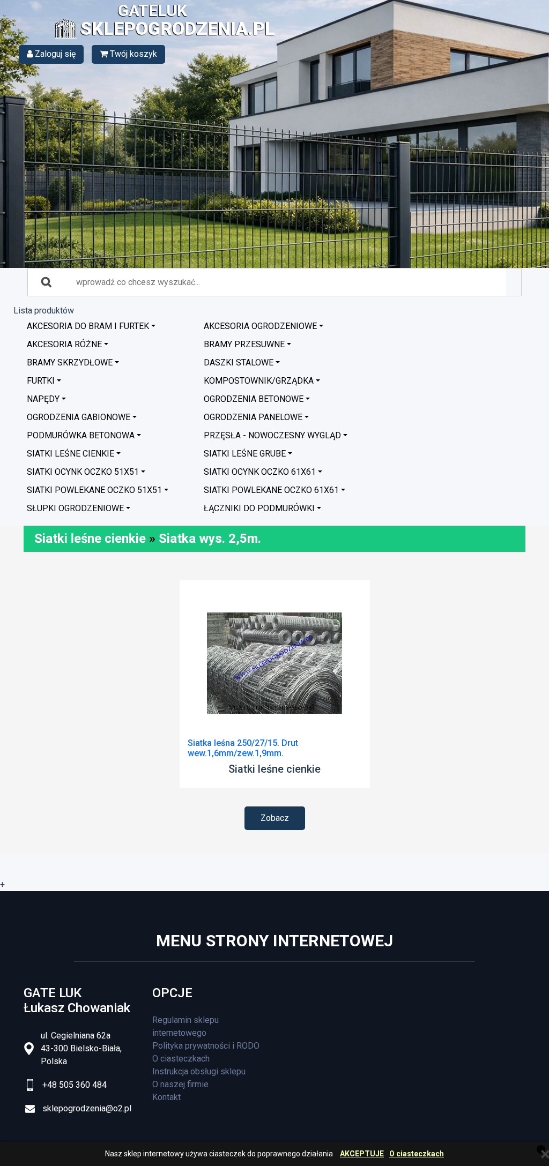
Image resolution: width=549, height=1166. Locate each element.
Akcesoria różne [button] (64, 344)
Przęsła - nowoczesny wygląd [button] (272, 435)
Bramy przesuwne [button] (244, 344)
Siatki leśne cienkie (90, 538)
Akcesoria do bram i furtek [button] (88, 326)
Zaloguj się (54, 54)
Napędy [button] (43, 399)
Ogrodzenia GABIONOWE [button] (78, 417)
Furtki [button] (41, 381)
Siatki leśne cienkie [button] (70, 454)
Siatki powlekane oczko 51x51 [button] (94, 490)
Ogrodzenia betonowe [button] (253, 399)
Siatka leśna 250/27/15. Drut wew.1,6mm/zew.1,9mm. (243, 748)
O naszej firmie (180, 1084)
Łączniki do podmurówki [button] (259, 508)
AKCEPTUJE (362, 1154)
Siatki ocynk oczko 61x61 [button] (260, 472)
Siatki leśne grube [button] (245, 454)
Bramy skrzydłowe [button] (70, 362)
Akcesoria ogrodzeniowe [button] (260, 326)
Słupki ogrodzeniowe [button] (75, 508)
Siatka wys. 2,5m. (210, 538)
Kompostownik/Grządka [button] (259, 381)
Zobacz (275, 818)
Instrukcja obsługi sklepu (199, 1071)
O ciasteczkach (416, 1154)
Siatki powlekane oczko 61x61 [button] (271, 490)
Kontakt (166, 1097)
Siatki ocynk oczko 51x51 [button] (83, 472)
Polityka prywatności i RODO (205, 1046)
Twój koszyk (132, 54)
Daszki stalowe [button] (238, 362)
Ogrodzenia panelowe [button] (253, 417)
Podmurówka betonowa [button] (81, 435)
